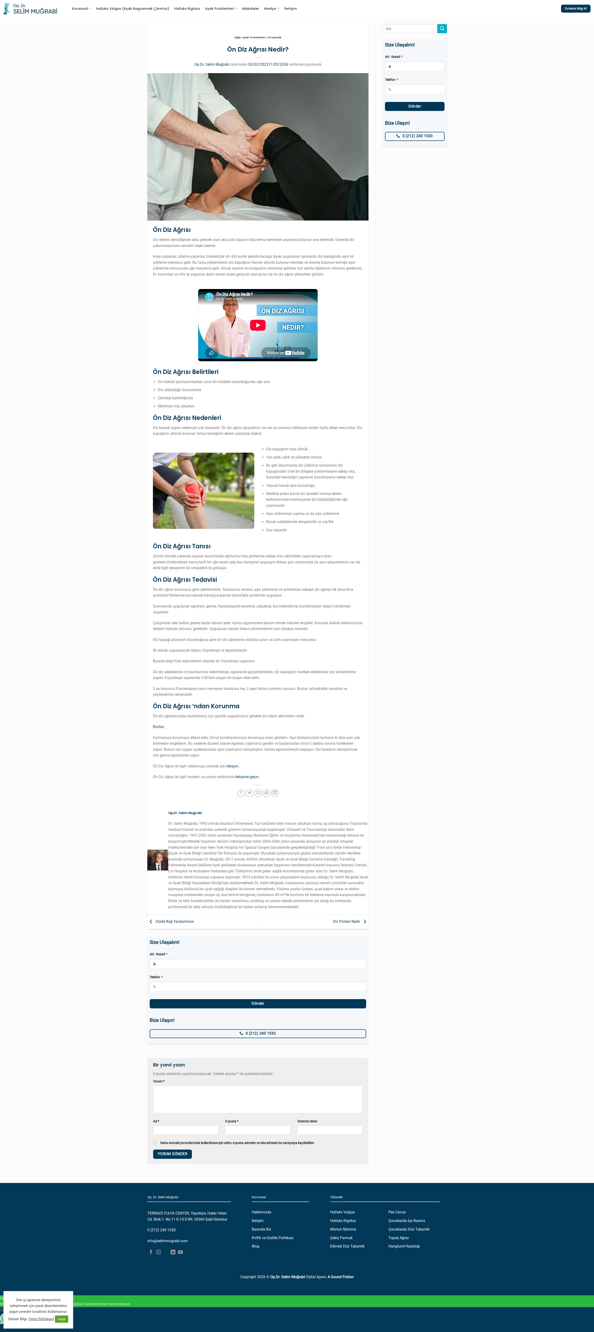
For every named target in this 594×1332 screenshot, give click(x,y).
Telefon (156, 977)
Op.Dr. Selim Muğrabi (211, 64)
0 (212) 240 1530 (161, 1230)
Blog (255, 1246)
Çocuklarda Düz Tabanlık (408, 1229)
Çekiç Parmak (341, 1238)
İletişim (290, 8)
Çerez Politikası (41, 1319)
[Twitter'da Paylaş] (249, 793)
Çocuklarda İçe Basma (406, 1220)
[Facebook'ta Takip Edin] (150, 1252)
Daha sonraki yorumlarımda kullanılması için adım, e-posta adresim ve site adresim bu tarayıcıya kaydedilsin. (237, 1143)
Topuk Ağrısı (398, 1238)
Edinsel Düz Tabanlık (347, 1246)
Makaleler (250, 8)
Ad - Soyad (159, 954)
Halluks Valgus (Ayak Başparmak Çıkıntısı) (132, 8)
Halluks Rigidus (187, 8)
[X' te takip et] (165, 1252)
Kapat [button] (61, 1319)
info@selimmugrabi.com (167, 1241)
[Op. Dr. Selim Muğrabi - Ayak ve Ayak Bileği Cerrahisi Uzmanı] (30, 8)
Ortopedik (274, 37)
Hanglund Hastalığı (404, 1246)
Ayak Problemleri (219, 8)
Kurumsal (80, 8)
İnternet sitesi (307, 1121)
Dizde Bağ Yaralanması (174, 921)
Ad (156, 1121)
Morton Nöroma (343, 1229)
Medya (270, 8)
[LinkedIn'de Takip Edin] (173, 1252)
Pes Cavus (397, 1212)
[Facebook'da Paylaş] (241, 793)
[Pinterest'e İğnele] (266, 793)
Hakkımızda (261, 1212)
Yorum (159, 1081)
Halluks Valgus (342, 1212)
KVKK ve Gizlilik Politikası (273, 1238)
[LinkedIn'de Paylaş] (275, 793)
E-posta (232, 1121)
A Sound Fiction (341, 1277)
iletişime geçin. (247, 777)
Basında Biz (261, 1229)
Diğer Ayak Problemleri (250, 37)
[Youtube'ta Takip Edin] (180, 1252)
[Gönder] (442, 28)
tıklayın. (232, 766)
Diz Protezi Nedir (347, 921)
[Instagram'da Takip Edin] (158, 1252)
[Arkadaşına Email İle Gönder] (258, 793)
